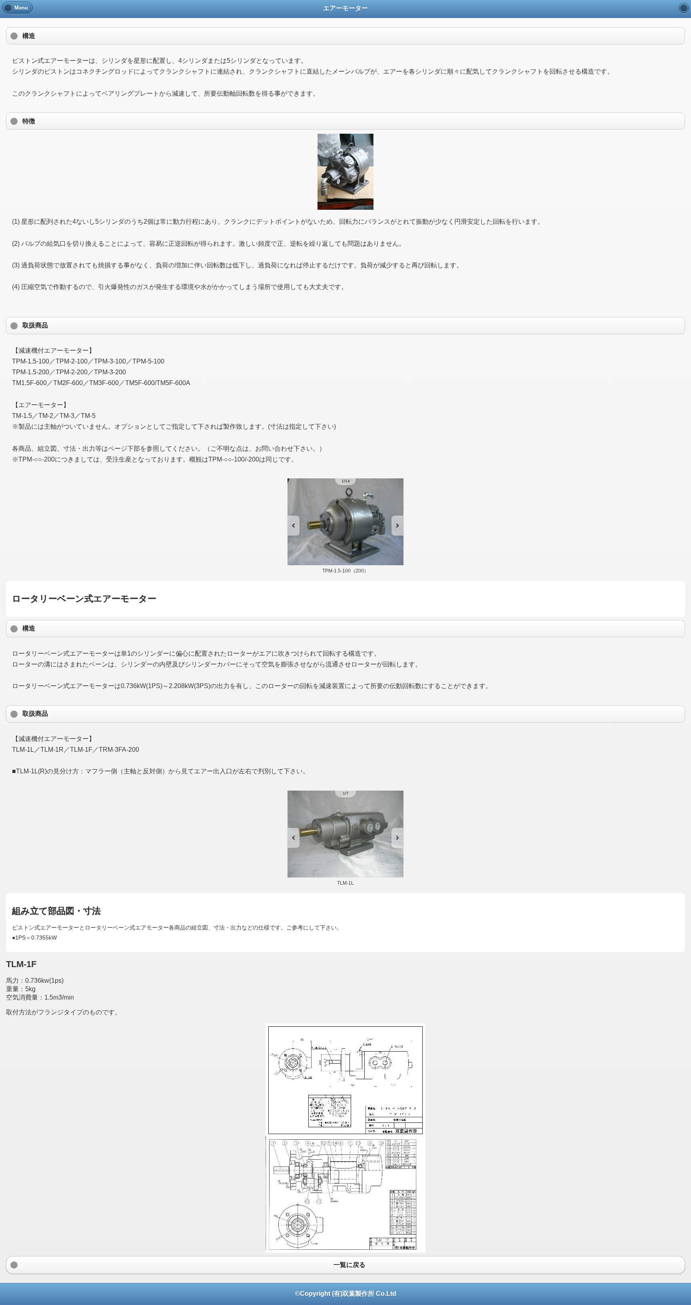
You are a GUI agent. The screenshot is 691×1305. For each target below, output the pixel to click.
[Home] (684, 8)
